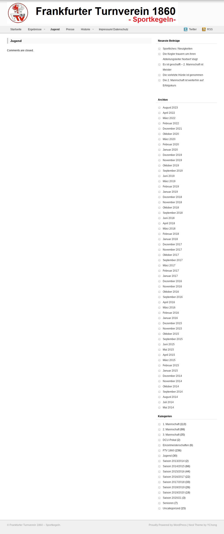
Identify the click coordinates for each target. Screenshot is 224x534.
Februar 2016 (171, 312)
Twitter (193, 29)
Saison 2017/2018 (174, 482)
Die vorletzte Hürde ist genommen (183, 75)
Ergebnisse (35, 29)
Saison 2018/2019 (174, 487)
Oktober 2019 (171, 165)
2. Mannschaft (171, 429)
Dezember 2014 (172, 375)
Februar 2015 (171, 365)
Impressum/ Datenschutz (113, 29)
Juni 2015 (169, 344)
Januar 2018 (170, 239)
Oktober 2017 (171, 254)
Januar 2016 (170, 318)
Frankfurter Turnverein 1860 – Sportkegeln (35, 525)
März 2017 (169, 265)
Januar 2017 (170, 276)
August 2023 (170, 107)
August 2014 (170, 397)
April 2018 (169, 223)
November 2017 (172, 249)
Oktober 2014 (171, 386)
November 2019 (172, 160)
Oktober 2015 (171, 333)
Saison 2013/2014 (174, 461)
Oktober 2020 (171, 133)
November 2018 (172, 202)
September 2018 (173, 212)
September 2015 (173, 339)
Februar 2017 (171, 270)
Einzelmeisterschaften (176, 445)
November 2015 (172, 328)
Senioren (168, 503)
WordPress (180, 525)
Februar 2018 (171, 233)
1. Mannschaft (171, 424)
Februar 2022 (171, 123)
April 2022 (169, 112)
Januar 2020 (170, 149)
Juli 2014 (168, 402)
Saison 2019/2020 (174, 492)
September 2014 (173, 391)
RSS (210, 29)
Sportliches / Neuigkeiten (177, 48)
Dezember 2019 (172, 155)
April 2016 (169, 302)
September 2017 (173, 260)
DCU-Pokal (169, 439)
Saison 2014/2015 (174, 466)
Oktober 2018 (171, 207)
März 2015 (169, 360)
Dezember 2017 (172, 244)
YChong (212, 525)
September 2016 (173, 297)
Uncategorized (171, 508)
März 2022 (169, 118)
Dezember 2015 (172, 323)
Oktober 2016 (171, 291)
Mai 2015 (168, 349)
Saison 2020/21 (172, 497)
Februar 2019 (171, 186)
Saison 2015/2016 (174, 471)
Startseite (15, 29)
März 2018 (169, 228)
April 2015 (169, 354)
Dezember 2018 (172, 197)
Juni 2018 (169, 218)
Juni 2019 (169, 176)
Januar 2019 (170, 191)
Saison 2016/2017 (174, 476)
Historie (85, 29)
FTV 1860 (168, 450)
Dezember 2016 (172, 281)
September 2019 (173, 170)
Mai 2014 (168, 407)
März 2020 (169, 139)
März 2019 (169, 181)
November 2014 (172, 381)
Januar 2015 (170, 370)
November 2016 (172, 286)
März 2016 (169, 307)
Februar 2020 (171, 144)
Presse (70, 29)
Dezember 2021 (172, 128)
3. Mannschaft (171, 434)
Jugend (55, 29)
